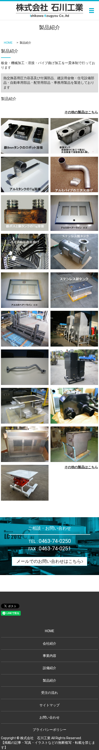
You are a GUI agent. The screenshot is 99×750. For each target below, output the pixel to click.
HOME (8, 42)
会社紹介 (49, 643)
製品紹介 (49, 680)
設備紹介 (49, 668)
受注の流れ (49, 693)
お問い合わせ (49, 717)
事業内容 (49, 656)
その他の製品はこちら (81, 112)
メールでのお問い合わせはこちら (48, 561)
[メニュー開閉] (91, 10)
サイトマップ (49, 705)
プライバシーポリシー (49, 730)
